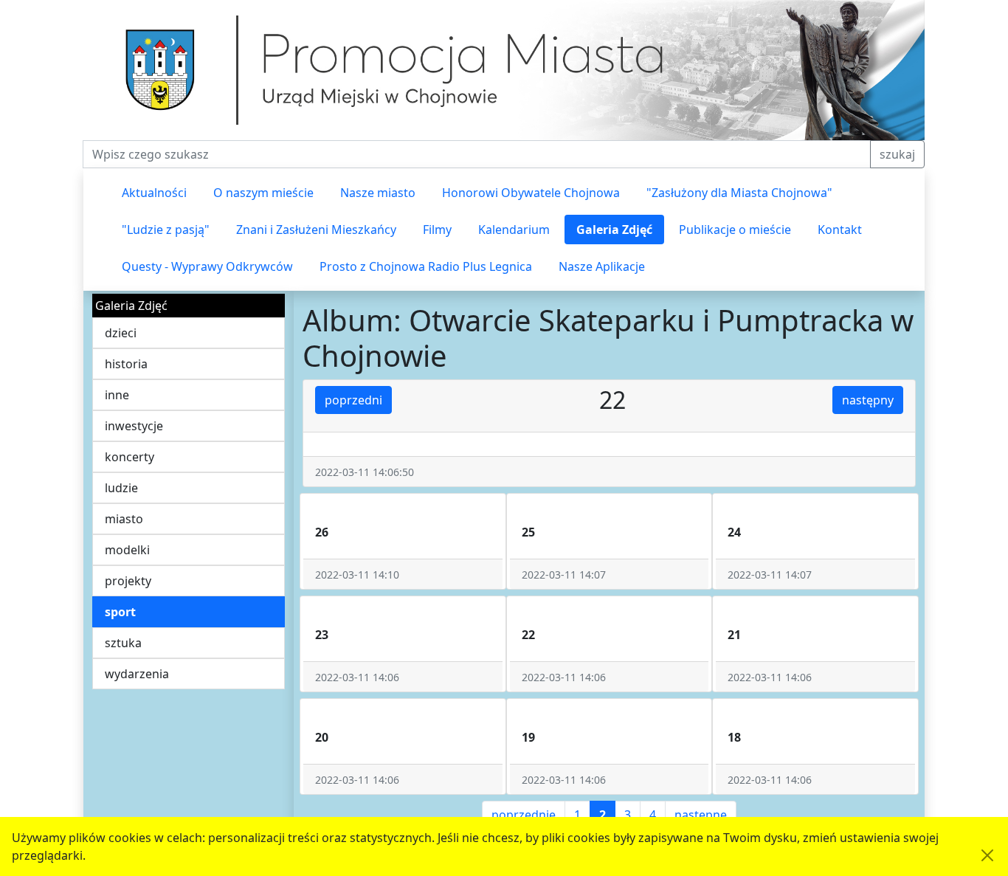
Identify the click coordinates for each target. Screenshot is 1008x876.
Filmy (437, 229)
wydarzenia (137, 674)
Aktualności (154, 192)
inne (117, 395)
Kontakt (840, 229)
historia (126, 364)
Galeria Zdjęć (614, 229)
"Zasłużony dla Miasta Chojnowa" (739, 192)
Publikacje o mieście (735, 229)
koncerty (129, 457)
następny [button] (868, 400)
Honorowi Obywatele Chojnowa (531, 192)
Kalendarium (514, 229)
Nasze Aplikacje (602, 266)
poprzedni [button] (353, 400)
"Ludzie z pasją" (166, 229)
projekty (128, 581)
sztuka (123, 643)
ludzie (121, 488)
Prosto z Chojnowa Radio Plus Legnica (426, 266)
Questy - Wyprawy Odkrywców (207, 266)
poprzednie (523, 815)
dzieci (121, 333)
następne (700, 815)
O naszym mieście (263, 192)
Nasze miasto (377, 192)
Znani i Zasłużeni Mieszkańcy (316, 229)
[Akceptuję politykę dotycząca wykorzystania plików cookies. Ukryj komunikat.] (987, 855)
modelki (127, 550)
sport (120, 612)
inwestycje (134, 426)
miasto (124, 519)
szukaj (897, 154)
